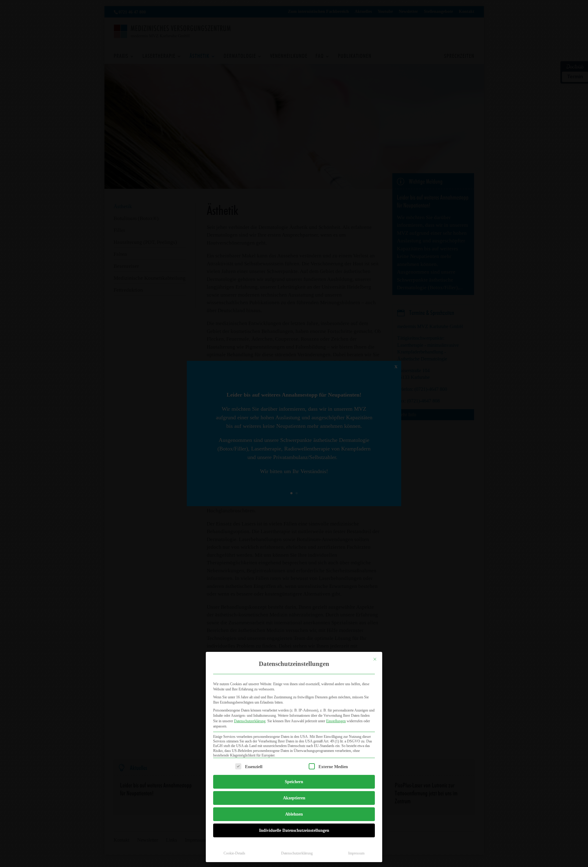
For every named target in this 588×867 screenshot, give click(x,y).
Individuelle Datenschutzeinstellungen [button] (294, 830)
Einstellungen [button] (336, 721)
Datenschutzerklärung (250, 721)
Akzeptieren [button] (294, 798)
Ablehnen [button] (294, 814)
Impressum (356, 853)
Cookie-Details (234, 853)
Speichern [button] (294, 781)
